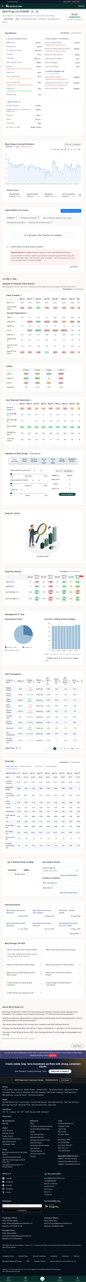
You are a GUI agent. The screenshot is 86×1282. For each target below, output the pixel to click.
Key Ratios (77, 144)
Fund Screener (24, 1102)
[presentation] (80, 194)
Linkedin (9, 1178)
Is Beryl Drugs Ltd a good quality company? (19, 984)
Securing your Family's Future (40, 1140)
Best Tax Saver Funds (39, 1105)
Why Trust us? (63, 1148)
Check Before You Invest (71, 211)
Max (79, 149)
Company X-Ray (63, 1126)
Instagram (9, 1189)
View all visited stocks (69, 875)
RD (19, 1112)
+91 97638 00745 (15, 1226)
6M (62, 149)
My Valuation (68, 471)
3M (58, 149)
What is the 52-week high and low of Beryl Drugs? (21, 974)
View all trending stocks (68, 893)
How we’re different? (65, 1145)
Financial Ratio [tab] (51, 766)
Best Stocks (18, 1089)
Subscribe (75, 1)
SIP (3, 1112)
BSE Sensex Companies (55, 1092)
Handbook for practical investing (41, 1126)
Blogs (32, 1123)
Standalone (65, 33)
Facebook (9, 1182)
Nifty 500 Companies (38, 1092)
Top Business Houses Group (11, 1139)
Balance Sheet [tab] (26, 766)
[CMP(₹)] (23, 681)
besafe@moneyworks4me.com (54, 1178)
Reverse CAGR (35, 1112)
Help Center (67, 1)
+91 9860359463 (50, 1181)
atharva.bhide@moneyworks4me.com (18, 1236)
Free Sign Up (22, 1210)
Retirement (45, 1112)
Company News (42, 1089)
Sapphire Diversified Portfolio (68, 1161)
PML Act (76, 1256)
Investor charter (39, 1261)
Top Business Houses (56, 1089)
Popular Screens (29, 1089)
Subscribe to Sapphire (60, 1071)
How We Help (34, 1148)
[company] (14, 681)
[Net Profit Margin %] (69, 681)
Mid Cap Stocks (7, 1095)
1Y (65, 149)
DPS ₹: (55, 484)
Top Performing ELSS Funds (11, 1157)
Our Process (48, 1189)
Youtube (9, 1185)
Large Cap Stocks (20, 1095)
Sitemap (33, 1156)
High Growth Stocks (71, 1089)
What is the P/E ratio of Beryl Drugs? (21, 965)
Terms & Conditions (39, 1256)
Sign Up (81, 6)
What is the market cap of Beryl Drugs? (61, 950)
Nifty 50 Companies (23, 1092)
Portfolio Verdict (63, 1134)
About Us (47, 1192)
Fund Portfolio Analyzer (39, 1102)
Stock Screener (7, 1089)
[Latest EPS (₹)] (59, 681)
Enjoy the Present (36, 1143)
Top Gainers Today (8, 1092)
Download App (13, 1)
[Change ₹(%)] (33, 681)
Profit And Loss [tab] (11, 766)
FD (7, 1112)
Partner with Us (49, 1186)
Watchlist (5, 1123)
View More (74, 267)
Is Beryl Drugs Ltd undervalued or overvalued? (59, 984)
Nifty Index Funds (24, 1105)
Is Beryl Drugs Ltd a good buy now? (20, 993)
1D (51, 149)
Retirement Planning (36, 1137)
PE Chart (68, 144)
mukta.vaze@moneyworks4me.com (60, 1223)
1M (55, 149)
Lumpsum (13, 1112)
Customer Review (64, 1150)
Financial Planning (36, 1151)
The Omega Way (63, 1142)
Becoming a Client (64, 1140)
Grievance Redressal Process (12, 1261)
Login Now (52, 1055)
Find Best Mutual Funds (10, 1102)
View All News (75, 934)
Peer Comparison (13, 674)
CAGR (27, 1112)
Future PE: (14, 490)
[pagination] (77, 749)
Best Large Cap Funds (9, 1105)
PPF (22, 1112)
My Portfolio (62, 1132)
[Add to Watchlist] (32, 11)
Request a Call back (50, 1183)
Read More (77, 1046)
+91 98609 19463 (57, 1226)
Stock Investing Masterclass (39, 1129)
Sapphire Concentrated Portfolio (69, 1164)
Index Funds (52, 1105)
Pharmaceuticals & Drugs (29, 19)
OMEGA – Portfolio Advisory (67, 1158)
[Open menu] (2, 6)
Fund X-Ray (62, 1129)
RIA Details (65, 1080)
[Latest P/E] (77, 681)
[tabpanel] (43, 810)
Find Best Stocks (8, 1133)
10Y (75, 149)
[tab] (12, 218)
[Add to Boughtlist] (37, 11)
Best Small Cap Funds (55, 1102)
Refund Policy (23, 1256)
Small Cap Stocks (70, 1092)
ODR (27, 1261)
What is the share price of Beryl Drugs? (22, 950)
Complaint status (8, 1256)
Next (72, 749)
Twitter (8, 1192)
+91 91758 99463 (15, 1238)
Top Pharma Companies (36, 1095)
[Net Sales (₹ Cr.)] (50, 680)
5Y (71, 149)
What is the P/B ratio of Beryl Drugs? (60, 965)
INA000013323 (52, 1080)
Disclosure (65, 1256)
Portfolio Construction (38, 1154)
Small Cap (42, 19)
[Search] (42, 1279)
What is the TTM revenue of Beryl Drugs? (59, 974)
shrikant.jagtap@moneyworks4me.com (19, 1223)
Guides (32, 1132)
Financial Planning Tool (65, 1123)
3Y (68, 149)
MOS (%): (55, 489)
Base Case (59, 471)
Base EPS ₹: (55, 479)
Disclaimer (53, 1256)
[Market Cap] (42, 681)
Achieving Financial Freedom (39, 1145)
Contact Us (48, 1194)
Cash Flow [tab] (39, 766)
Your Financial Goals (37, 1134)
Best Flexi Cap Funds (71, 1102)
